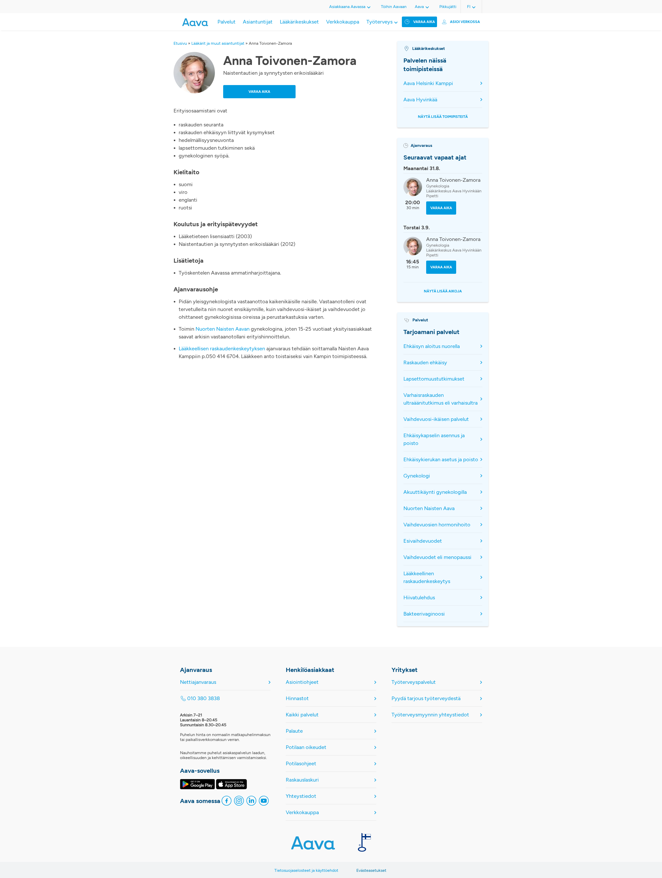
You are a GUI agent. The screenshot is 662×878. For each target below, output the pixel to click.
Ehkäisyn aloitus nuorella (431, 346)
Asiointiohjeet (302, 682)
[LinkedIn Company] (251, 802)
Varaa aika (424, 22)
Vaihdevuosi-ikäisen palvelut (436, 419)
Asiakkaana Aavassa (347, 6)
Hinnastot (297, 698)
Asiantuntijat (258, 22)
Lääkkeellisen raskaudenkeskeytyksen (222, 348)
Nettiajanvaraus (198, 682)
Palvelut (226, 22)
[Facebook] (226, 802)
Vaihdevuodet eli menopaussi (437, 557)
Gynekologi (416, 476)
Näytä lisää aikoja (443, 291)
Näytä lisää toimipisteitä (443, 117)
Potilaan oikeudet (306, 747)
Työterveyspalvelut (414, 682)
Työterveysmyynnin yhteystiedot (430, 715)
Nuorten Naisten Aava (429, 508)
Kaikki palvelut (302, 715)
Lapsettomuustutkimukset (433, 379)
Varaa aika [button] (259, 91)
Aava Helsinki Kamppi (428, 83)
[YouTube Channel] (264, 802)
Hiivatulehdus (419, 597)
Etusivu (180, 43)
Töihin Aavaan (394, 6)
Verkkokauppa (342, 22)
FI (468, 6)
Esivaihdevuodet (422, 541)
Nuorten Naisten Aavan (222, 329)
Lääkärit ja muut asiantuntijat (217, 43)
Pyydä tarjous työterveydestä (426, 698)
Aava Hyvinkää (420, 99)
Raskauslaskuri (302, 780)
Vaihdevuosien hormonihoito (436, 524)
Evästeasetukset (371, 870)
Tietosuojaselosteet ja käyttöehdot (306, 870)
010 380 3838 (203, 698)
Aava (419, 6)
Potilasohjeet (301, 763)
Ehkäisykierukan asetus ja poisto (440, 459)
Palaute (294, 731)
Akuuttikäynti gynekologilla (435, 492)
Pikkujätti (447, 6)
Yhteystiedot (301, 796)
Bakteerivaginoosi (424, 614)
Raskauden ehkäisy (425, 362)
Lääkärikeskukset (299, 22)
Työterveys (379, 22)
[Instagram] (239, 802)
